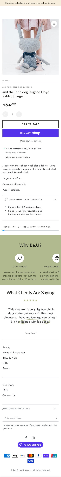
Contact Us (8, 395)
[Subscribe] (57, 418)
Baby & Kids (9, 358)
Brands (6, 368)
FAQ (5, 390)
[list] (30, 267)
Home (5, 80)
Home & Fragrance (13, 352)
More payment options (30, 140)
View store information (18, 157)
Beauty (6, 347)
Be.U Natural (25, 470)
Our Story (8, 385)
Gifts (5, 363)
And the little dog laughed (17, 87)
